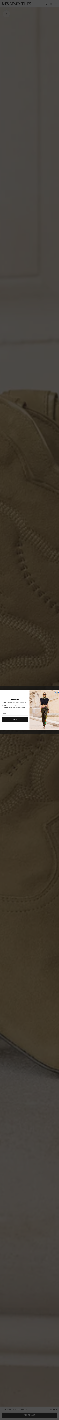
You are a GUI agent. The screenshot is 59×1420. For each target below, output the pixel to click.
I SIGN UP (14, 719)
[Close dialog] (57, 692)
